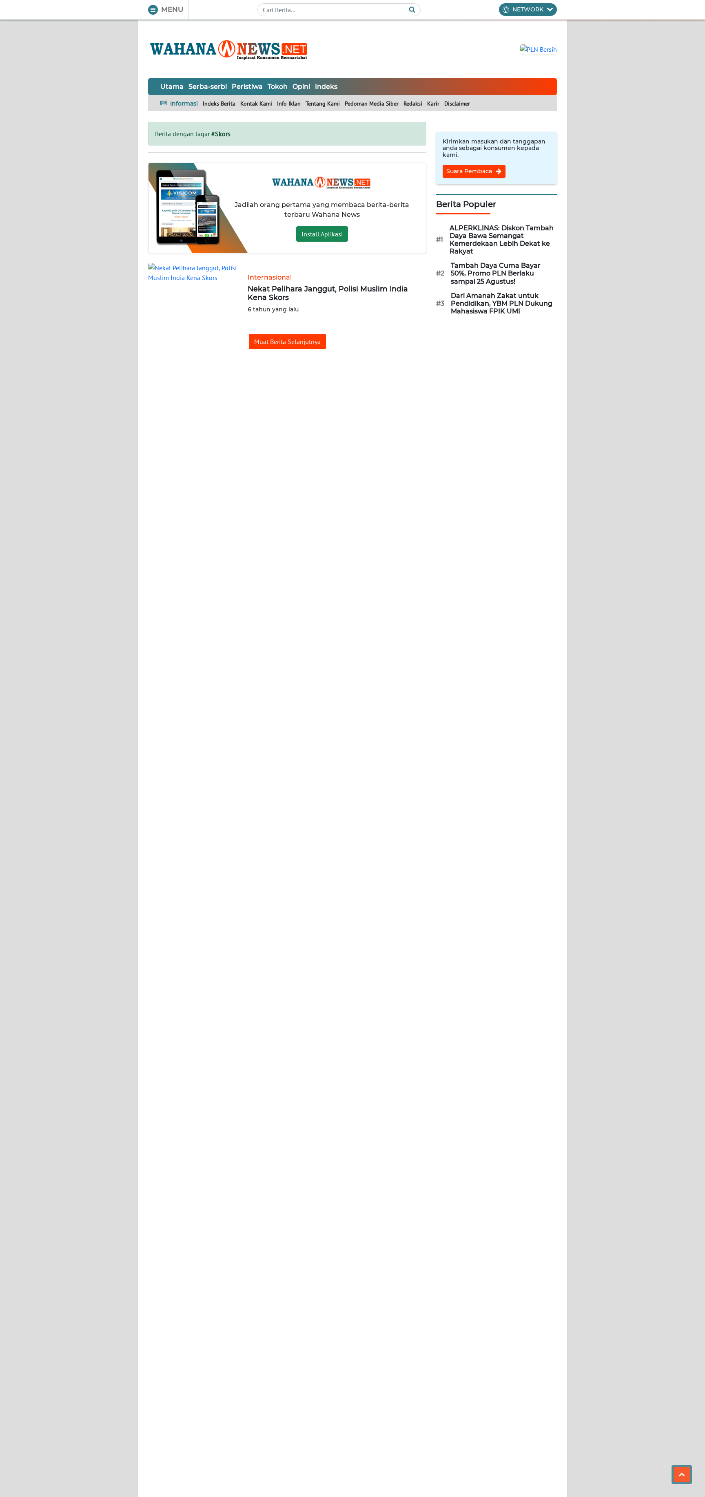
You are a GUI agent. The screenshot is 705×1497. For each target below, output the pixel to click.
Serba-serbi (207, 86)
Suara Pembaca (470, 171)
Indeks (326, 86)
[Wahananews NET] (229, 49)
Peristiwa (247, 86)
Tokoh (278, 86)
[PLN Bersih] (538, 48)
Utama (172, 86)
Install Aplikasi (322, 234)
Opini (301, 86)
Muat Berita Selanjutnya (287, 341)
